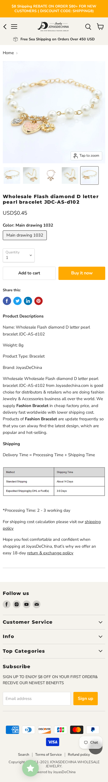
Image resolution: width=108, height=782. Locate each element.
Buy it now (82, 273)
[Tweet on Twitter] (17, 301)
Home (8, 53)
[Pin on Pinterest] (38, 301)
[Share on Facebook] (7, 301)
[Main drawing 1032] (25, 241)
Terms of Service (48, 754)
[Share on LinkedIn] (28, 301)
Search (23, 754)
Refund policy (79, 754)
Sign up (85, 699)
